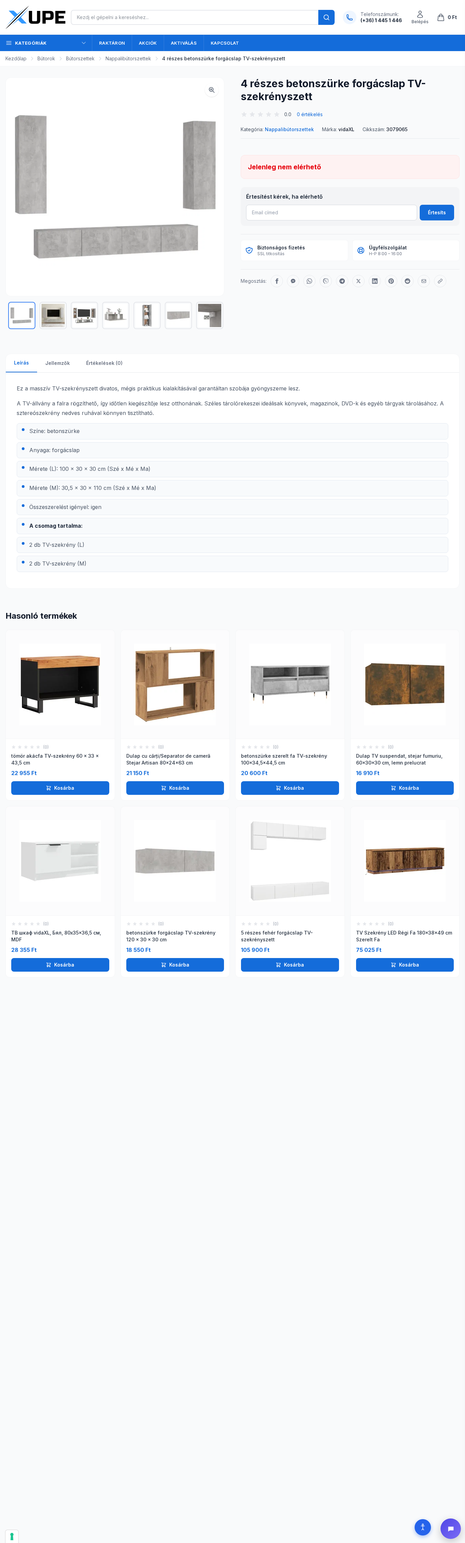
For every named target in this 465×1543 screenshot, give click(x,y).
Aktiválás (184, 43)
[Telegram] (342, 281)
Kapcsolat (225, 43)
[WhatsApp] (309, 281)
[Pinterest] (391, 281)
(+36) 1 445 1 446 (381, 20)
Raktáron (112, 43)
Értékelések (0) (104, 363)
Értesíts (437, 212)
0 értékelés (310, 114)
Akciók (148, 43)
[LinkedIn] (375, 281)
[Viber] (326, 281)
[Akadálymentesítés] (423, 1527)
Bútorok (46, 58)
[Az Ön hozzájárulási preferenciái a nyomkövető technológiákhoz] (11, 1536)
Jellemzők (57, 363)
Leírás (21, 363)
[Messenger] (293, 281)
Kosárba (64, 788)
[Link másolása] (440, 281)
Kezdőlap (16, 58)
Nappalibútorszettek (128, 58)
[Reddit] (407, 281)
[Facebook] (277, 281)
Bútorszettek (80, 58)
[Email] (424, 281)
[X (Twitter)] (358, 281)
